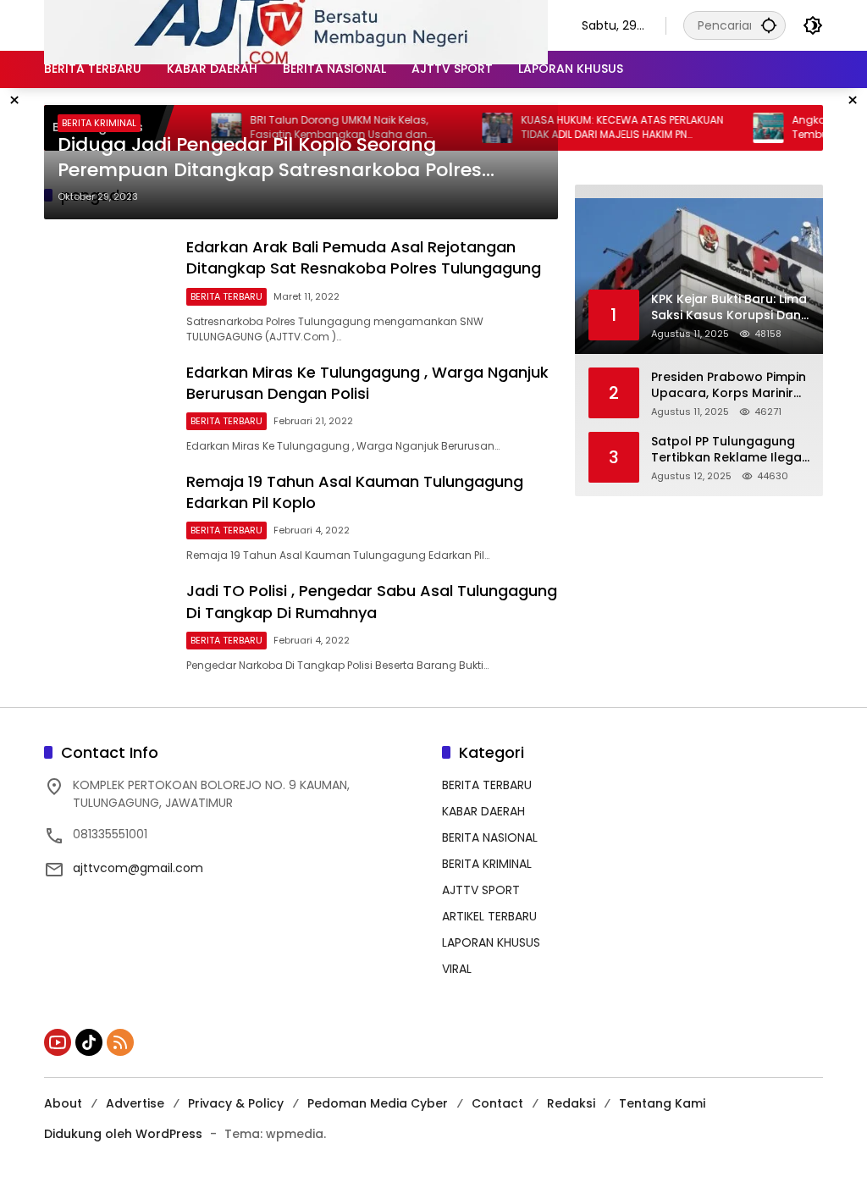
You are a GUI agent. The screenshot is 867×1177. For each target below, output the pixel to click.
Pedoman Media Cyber (377, 1103)
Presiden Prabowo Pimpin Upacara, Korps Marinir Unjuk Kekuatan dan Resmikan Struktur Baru (728, 385)
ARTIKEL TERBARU (489, 916)
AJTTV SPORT (481, 889)
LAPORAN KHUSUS (491, 942)
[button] (769, 25)
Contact (497, 1103)
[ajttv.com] (296, 24)
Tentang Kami (662, 1103)
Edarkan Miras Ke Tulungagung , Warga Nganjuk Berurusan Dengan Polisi (367, 383)
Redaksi (571, 1103)
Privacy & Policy (236, 1103)
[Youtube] (57, 1042)
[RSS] (120, 1042)
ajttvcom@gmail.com (138, 867)
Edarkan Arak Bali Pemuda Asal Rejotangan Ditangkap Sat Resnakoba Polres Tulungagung (363, 257)
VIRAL (457, 968)
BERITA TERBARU (226, 296)
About (63, 1103)
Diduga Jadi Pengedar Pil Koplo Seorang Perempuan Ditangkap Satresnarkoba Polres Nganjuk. (270, 158)
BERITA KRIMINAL (99, 123)
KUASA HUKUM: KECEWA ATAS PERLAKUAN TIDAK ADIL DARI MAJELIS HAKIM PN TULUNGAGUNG (607, 127)
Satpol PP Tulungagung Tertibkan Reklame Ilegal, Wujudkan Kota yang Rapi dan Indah (729, 450)
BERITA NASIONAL (490, 837)
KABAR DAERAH (483, 811)
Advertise (135, 1103)
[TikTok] (88, 1042)
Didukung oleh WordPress (123, 1133)
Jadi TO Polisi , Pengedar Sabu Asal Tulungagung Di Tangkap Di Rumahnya (371, 601)
